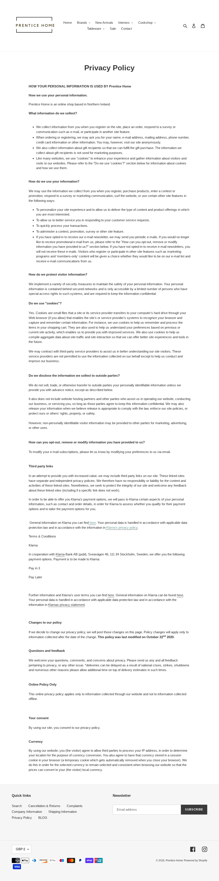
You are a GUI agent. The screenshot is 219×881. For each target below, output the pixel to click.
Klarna (60, 554)
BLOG (42, 817)
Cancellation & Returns (44, 806)
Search (17, 806)
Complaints (75, 806)
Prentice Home (174, 860)
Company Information (27, 811)
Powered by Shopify (195, 860)
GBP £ (20, 849)
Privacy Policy (22, 817)
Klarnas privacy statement (66, 605)
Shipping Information (62, 811)
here (111, 595)
